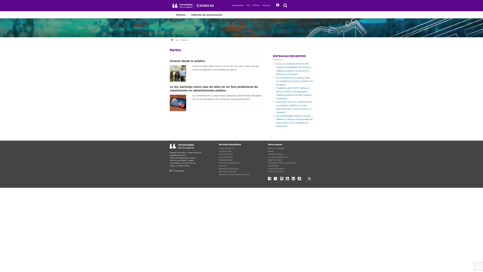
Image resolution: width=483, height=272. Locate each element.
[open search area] (285, 5)
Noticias (181, 14)
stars (189, 179)
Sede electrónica (226, 157)
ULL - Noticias (181, 40)
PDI (248, 5)
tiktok (300, 178)
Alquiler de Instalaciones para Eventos (234, 175)
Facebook (270, 178)
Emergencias (178, 171)
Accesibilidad (273, 166)
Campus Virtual (225, 151)
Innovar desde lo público (187, 61)
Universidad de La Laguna (182, 146)
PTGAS (256, 5)
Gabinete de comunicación (206, 14)
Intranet (266, 5)
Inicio (172, 39)
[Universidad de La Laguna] (205, 6)
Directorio (223, 166)
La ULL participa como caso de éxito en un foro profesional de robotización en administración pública (214, 88)
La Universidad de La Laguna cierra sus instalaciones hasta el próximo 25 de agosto (294, 81)
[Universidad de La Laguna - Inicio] (183, 6)
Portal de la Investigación (229, 163)
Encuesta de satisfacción (278, 157)
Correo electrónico (226, 148)
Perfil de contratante (276, 148)
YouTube (288, 178)
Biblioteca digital (225, 160)
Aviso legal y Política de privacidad (282, 163)
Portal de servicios (226, 154)
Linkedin (294, 178)
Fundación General (276, 154)
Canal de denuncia (276, 172)
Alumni (271, 151)
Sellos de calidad (275, 160)
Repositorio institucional (228, 169)
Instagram (282, 178)
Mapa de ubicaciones (227, 172)
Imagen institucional (276, 169)
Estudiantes (237, 5)
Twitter (276, 178)
